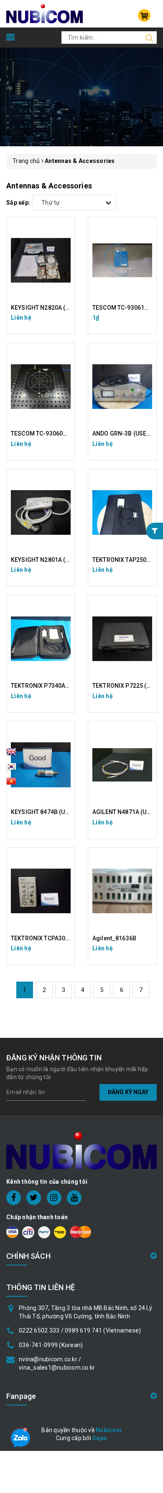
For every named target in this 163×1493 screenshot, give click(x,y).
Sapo (99, 1438)
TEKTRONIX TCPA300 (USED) (50, 938)
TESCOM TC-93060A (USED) (49, 433)
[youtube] (74, 1197)
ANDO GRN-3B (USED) (122, 433)
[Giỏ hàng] (144, 15)
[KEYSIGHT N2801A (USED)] (41, 512)
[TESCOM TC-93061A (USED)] (122, 260)
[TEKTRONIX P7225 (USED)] (122, 638)
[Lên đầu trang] (150, 1038)
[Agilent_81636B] (122, 891)
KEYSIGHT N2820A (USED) (46, 307)
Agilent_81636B (114, 938)
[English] (11, 754)
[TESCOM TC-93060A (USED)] (41, 386)
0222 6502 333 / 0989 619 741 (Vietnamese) (80, 1330)
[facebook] (13, 1197)
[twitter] (33, 1197)
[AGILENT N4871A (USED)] (122, 765)
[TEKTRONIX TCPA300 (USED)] (41, 891)
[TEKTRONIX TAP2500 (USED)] (122, 512)
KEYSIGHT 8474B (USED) (44, 812)
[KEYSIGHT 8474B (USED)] (41, 765)
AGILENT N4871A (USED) (126, 812)
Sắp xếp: (18, 202)
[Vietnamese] (11, 769)
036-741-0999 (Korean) (51, 1345)
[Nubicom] (44, 13)
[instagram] (54, 1197)
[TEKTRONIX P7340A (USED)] (41, 638)
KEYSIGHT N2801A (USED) (46, 559)
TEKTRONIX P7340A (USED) (48, 685)
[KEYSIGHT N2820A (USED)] (41, 260)
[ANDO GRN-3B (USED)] (122, 386)
